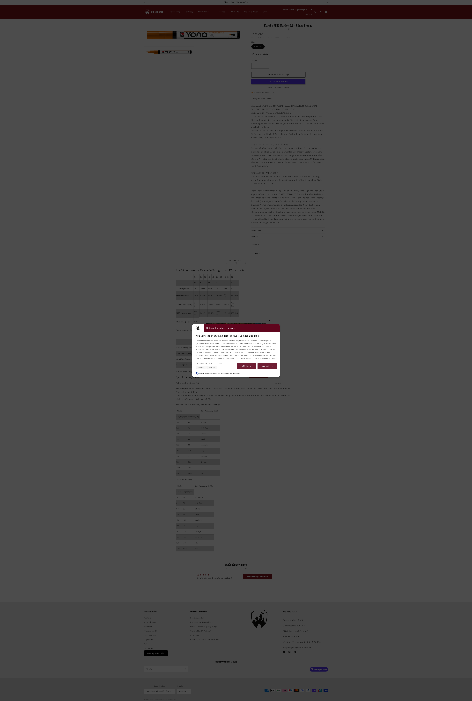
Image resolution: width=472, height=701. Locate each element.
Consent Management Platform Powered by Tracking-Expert (220, 373)
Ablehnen (246, 366)
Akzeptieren (267, 366)
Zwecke (201, 367)
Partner (212, 367)
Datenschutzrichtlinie (204, 363)
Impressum (218, 363)
